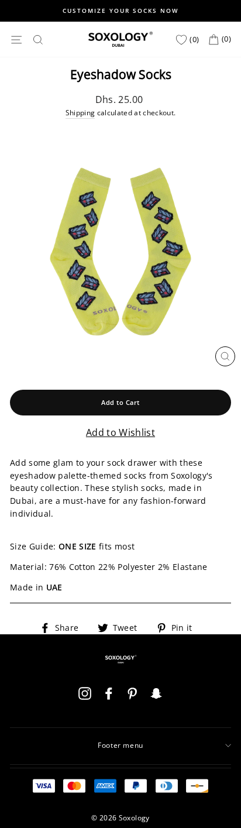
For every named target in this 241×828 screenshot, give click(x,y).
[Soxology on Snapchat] (156, 698)
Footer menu (120, 745)
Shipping (80, 112)
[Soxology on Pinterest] (132, 698)
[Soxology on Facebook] (108, 698)
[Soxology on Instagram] (84, 698)
